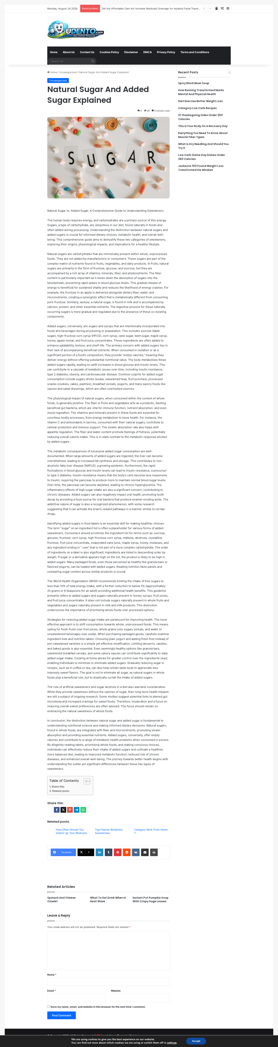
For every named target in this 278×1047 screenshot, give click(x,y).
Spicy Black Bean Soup (193, 83)
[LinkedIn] (99, 852)
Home (53, 52)
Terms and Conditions (194, 52)
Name (51, 974)
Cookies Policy (109, 52)
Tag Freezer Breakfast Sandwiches (109, 831)
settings (172, 1043)
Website (116, 990)
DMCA (147, 52)
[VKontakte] (136, 852)
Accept (196, 1041)
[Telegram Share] (76, 810)
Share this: (58, 786)
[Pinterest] (117, 852)
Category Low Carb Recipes (197, 108)
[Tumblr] (108, 852)
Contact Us (87, 52)
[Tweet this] (63, 810)
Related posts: (61, 790)
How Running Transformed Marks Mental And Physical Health (201, 92)
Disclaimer (131, 52)
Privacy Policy (166, 52)
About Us (69, 52)
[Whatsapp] (83, 810)
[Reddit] (126, 852)
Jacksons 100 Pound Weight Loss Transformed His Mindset (201, 168)
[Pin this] (70, 810)
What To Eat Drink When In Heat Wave (108, 899)
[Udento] (75, 29)
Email (51, 990)
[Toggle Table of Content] (85, 781)
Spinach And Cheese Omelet (61, 899)
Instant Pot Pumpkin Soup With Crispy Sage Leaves (151, 899)
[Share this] (57, 810)
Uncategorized (68, 72)
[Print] (154, 852)
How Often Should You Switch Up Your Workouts (71, 831)
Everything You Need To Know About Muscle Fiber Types (203, 135)
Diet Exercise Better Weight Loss (200, 101)
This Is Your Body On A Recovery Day (203, 126)
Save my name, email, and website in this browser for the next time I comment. (98, 1006)
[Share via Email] (145, 852)
